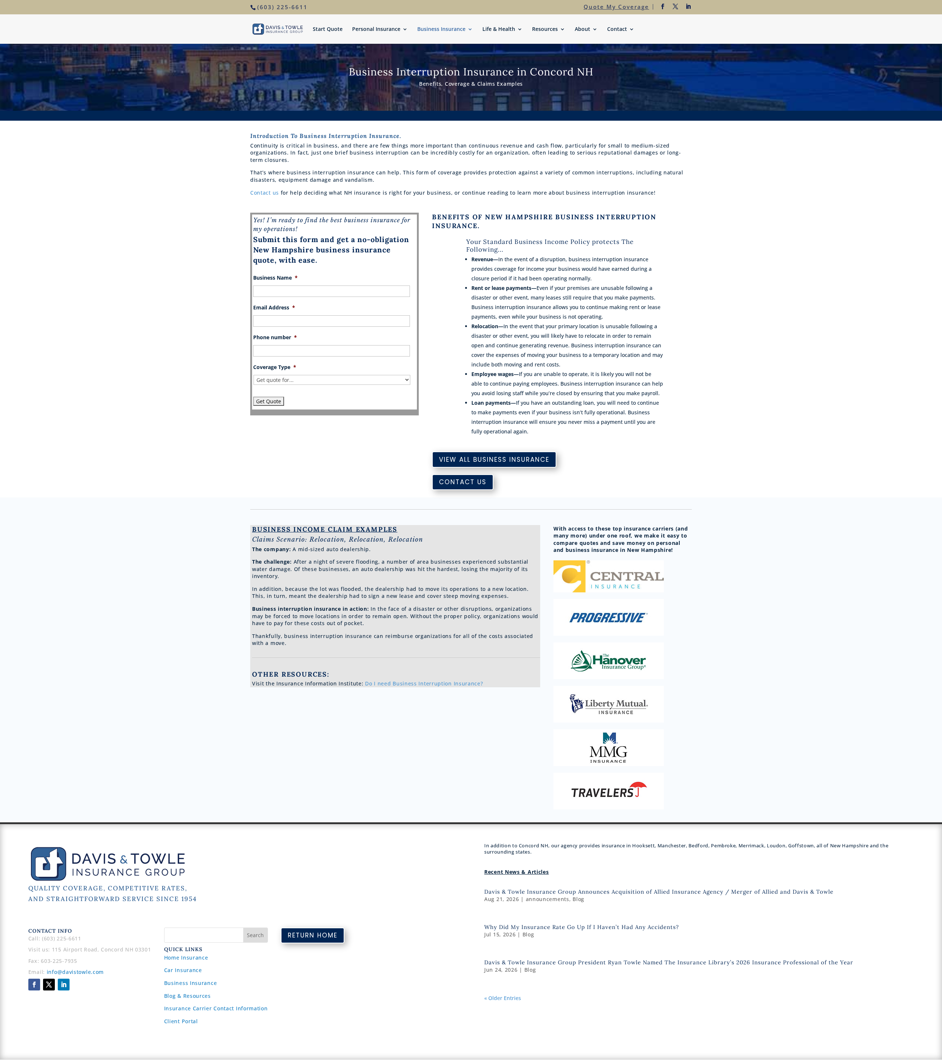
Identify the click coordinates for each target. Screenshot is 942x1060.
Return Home (312, 935)
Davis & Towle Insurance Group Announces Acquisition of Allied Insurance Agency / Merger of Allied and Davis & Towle (658, 891)
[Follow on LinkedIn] (64, 984)
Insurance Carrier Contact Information (216, 1008)
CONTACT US (462, 482)
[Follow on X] (49, 984)
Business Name (275, 277)
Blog (578, 899)
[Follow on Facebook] (34, 984)
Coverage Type (274, 367)
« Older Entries (502, 998)
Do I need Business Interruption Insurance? (424, 683)
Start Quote (328, 29)
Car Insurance (183, 970)
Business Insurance (441, 29)
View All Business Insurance (494, 459)
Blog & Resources (187, 995)
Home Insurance (186, 957)
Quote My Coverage (616, 6)
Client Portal (181, 1021)
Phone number (275, 337)
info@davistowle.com (75, 971)
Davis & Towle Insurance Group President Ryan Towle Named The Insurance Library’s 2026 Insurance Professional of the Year (668, 962)
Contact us (264, 192)
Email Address (274, 307)
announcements (547, 899)
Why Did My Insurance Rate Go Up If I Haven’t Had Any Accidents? (581, 926)
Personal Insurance (376, 29)
